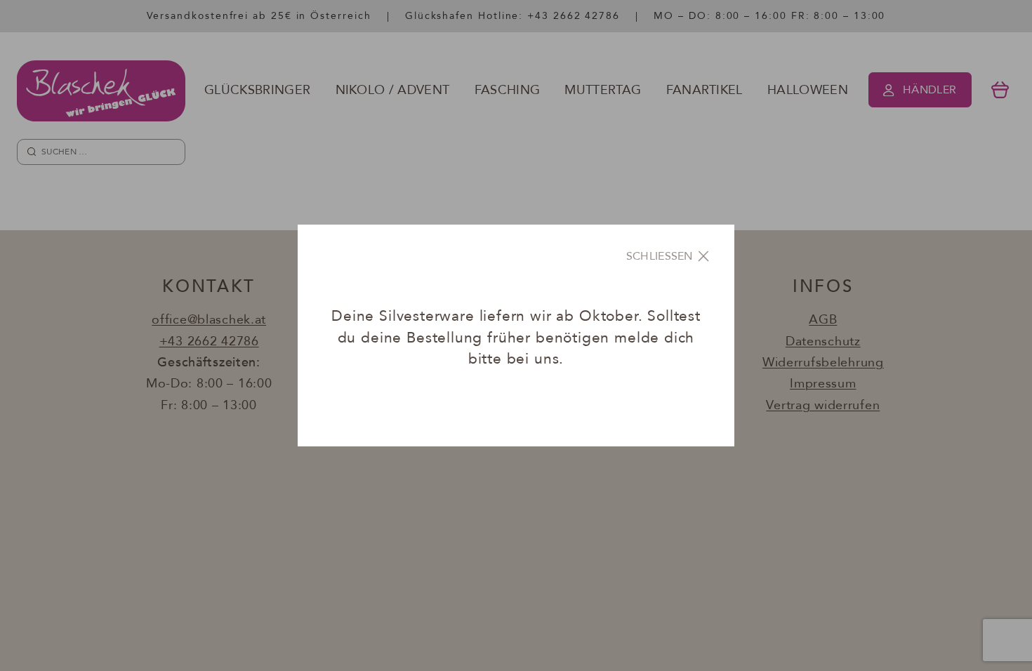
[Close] (669, 256)
